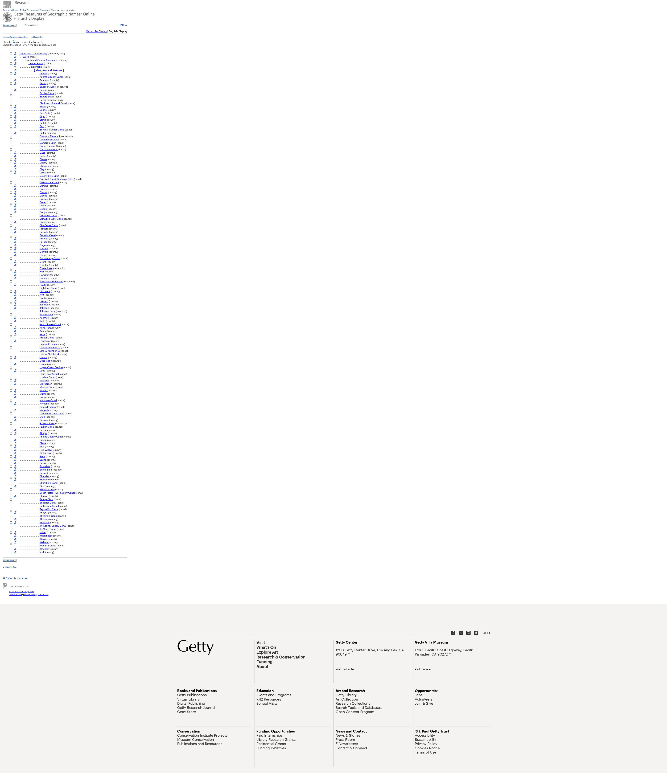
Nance (43, 397)
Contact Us (43, 594)
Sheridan (45, 476)
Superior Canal (48, 502)
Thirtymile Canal (48, 515)
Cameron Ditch (48, 142)
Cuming (44, 185)
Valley (43, 532)
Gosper (44, 255)
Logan (43, 364)
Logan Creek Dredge (51, 367)
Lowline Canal (47, 377)
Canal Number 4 (49, 149)
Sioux (43, 486)
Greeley (44, 265)
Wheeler (44, 548)
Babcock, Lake (48, 86)
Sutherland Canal (49, 506)
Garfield (44, 251)
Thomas (44, 519)
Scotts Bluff (46, 469)
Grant (43, 261)
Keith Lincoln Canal (50, 324)
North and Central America (40, 60)
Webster (44, 542)
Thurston (45, 522)
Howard (44, 301)
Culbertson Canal (49, 182)
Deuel (43, 202)
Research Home (11, 10)
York (42, 552)
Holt (42, 294)
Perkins (44, 430)
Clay (42, 169)
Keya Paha (46, 327)
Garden (44, 248)
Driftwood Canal (48, 215)
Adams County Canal (51, 76)
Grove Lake (46, 268)
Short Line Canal (49, 482)
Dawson (44, 199)
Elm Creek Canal (49, 225)
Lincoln (43, 357)
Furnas (43, 241)
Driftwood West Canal (51, 218)
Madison (44, 380)
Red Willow (46, 449)
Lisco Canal (46, 360)
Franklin (44, 232)
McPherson (46, 383)
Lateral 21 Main (48, 344)
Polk (42, 446)
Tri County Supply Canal (53, 525)
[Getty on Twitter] (461, 633)
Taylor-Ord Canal (49, 509)
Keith (42, 321)
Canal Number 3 (49, 146)
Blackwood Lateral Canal (53, 103)
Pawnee (44, 420)
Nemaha (44, 403)
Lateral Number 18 (50, 350)
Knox (42, 334)
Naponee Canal (48, 400)
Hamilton (44, 274)
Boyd (42, 116)
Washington (46, 535)
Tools (22, 10)
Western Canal (48, 545)
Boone (43, 109)
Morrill (43, 393)
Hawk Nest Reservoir (51, 281)
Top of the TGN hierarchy (33, 53)
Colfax (43, 172)
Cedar (43, 156)
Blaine (43, 106)
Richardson (46, 453)
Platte (43, 443)
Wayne (43, 539)
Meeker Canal (47, 387)
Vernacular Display (96, 31)
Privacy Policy (29, 594)
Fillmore (44, 228)
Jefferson (45, 304)
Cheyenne (45, 166)
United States (35, 63)
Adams (43, 73)
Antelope (44, 80)
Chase (43, 159)
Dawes (43, 195)
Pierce (43, 440)
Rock (42, 456)
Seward (44, 473)
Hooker (44, 298)
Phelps (43, 433)
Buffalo (43, 123)
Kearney (44, 317)
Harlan (43, 278)
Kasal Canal (46, 314)
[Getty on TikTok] (476, 633)
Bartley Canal (47, 93)
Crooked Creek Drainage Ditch (56, 179)
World (26, 56)
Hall (42, 271)
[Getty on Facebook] (453, 633)
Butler (43, 133)
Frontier (44, 238)
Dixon (43, 205)
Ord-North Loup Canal (52, 413)
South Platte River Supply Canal (57, 492)
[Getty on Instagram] (468, 633)
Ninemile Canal (48, 407)
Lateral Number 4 (49, 354)
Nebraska (36, 66)
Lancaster (45, 341)
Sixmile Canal (47, 489)
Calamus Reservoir (50, 136)
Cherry (43, 162)
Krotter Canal (47, 337)
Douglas (44, 212)
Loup (42, 370)
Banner (44, 90)
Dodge (43, 208)
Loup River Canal (49, 374)
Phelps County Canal (51, 436)
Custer (43, 189)
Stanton (44, 496)
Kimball (44, 331)
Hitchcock (45, 291)
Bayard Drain (47, 96)
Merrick (44, 390)
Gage (43, 245)
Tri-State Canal (48, 529)
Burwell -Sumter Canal (52, 129)
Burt (42, 126)
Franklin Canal (48, 235)
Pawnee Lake (47, 423)
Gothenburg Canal (50, 258)
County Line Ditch (49, 175)
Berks (43, 100)
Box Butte (45, 113)
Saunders (45, 466)
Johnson (44, 307)
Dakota (43, 192)
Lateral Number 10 (50, 347)
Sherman (45, 479)
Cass (42, 152)
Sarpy (43, 463)
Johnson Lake (47, 311)
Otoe (42, 416)
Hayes (43, 284)
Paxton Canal (47, 426)
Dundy (43, 222)
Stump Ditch (46, 499)
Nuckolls (44, 410)
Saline (43, 459)
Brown (43, 119)
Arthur (43, 83)
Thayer (43, 512)
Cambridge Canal (49, 139)
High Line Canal (48, 288)
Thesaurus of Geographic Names (42, 10)
